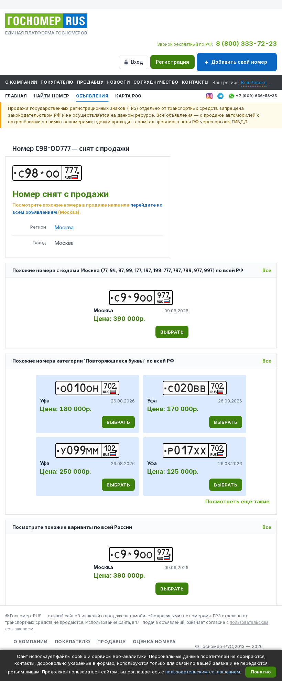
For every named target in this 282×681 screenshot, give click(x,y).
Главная (16, 95)
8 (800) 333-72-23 (246, 43)
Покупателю (57, 82)
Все (266, 270)
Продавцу (90, 82)
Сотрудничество (155, 82)
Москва (64, 227)
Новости (118, 82)
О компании (21, 82)
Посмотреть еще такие (237, 501)
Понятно (261, 671)
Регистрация (172, 62)
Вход (137, 62)
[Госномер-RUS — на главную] (46, 20)
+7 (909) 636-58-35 (256, 95)
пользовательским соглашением (202, 671)
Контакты (195, 82)
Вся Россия (254, 82)
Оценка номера (154, 641)
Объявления (92, 95)
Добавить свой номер (239, 62)
